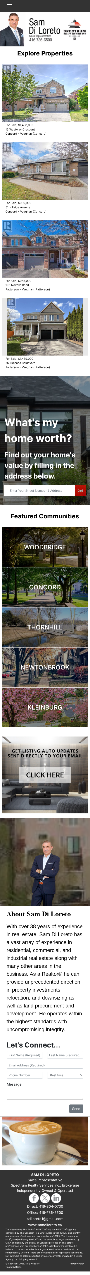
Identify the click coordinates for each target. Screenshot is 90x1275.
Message (14, 1084)
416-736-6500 (51, 1212)
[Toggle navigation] (9, 6)
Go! (80, 490)
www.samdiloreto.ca (45, 1225)
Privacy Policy (77, 1263)
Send (76, 1108)
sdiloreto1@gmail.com (45, 1218)
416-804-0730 (51, 1206)
